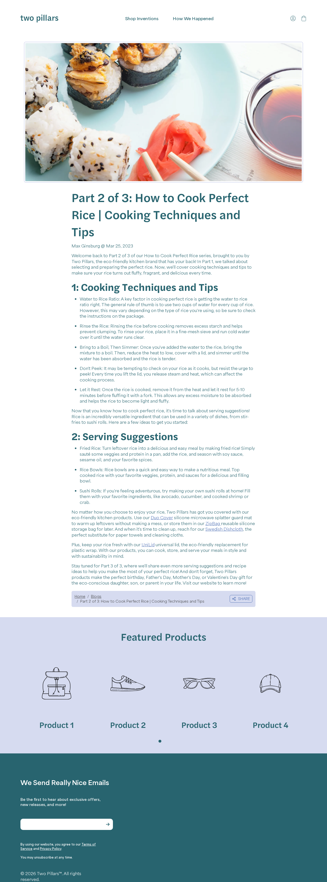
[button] (304, 18)
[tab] (159, 741)
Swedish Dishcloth (224, 529)
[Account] (293, 18)
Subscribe (108, 824)
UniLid (148, 544)
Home (80, 596)
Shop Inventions (141, 18)
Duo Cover (162, 517)
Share (244, 598)
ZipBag (213, 523)
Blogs (96, 596)
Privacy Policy (50, 849)
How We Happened (193, 18)
